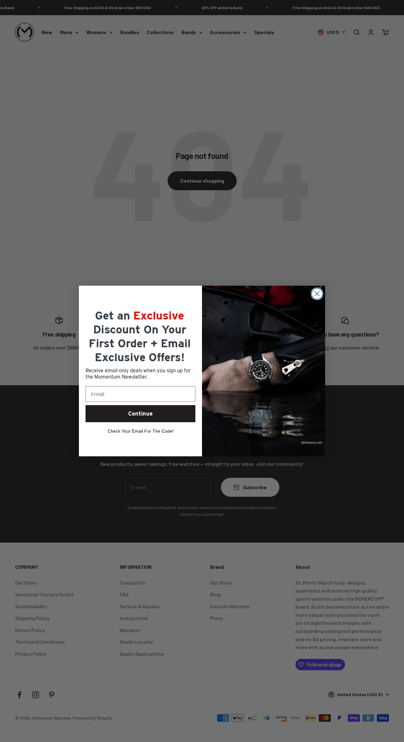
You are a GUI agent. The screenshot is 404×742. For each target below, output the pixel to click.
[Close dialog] (317, 293)
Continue (140, 413)
